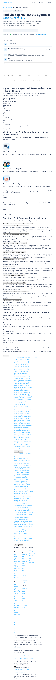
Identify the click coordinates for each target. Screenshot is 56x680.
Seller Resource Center (16, 610)
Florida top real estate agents (21, 470)
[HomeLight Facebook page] (14, 625)
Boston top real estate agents (21, 418)
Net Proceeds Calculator (17, 605)
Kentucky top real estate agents (22, 484)
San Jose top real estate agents (22, 427)
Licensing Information (19, 672)
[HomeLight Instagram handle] (14, 627)
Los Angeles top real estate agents (22, 361)
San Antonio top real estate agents (22, 366)
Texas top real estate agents (21, 530)
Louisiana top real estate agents (22, 486)
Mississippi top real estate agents (22, 496)
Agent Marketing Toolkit (24, 580)
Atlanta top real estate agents (21, 385)
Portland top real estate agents (22, 392)
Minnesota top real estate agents (22, 495)
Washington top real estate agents (22, 410)
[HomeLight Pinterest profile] (14, 631)
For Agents (41, 2)
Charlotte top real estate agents (22, 375)
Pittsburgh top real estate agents (22, 441)
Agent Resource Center (24, 572)
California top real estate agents (22, 462)
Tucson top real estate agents (21, 413)
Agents (20, 223)
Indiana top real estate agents (21, 479)
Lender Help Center (23, 600)
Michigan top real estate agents (22, 493)
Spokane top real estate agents (22, 436)
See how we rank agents (41, 34)
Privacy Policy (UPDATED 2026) (21, 655)
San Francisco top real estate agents (23, 387)
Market (9, 223)
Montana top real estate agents (22, 500)
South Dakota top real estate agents (23, 526)
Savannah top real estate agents (22, 446)
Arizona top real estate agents (21, 458)
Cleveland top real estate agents (22, 430)
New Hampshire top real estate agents (23, 505)
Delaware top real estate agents (22, 467)
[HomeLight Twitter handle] (14, 623)
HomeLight (5, 7)
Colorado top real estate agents (22, 463)
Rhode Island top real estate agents (23, 523)
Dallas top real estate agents (21, 371)
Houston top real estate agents (22, 364)
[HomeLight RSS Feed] (14, 632)
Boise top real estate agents (21, 444)
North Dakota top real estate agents (23, 514)
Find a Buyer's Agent (16, 556)
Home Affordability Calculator (17, 566)
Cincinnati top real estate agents (22, 432)
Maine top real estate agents (21, 488)
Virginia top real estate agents (21, 535)
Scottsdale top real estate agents (22, 399)
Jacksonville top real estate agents (22, 382)
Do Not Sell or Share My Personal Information (25, 658)
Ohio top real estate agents (21, 516)
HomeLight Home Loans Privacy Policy (23, 671)
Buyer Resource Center (16, 577)
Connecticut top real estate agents (22, 465)
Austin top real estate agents (21, 373)
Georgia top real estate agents (21, 472)
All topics (5, 223)
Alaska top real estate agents (21, 457)
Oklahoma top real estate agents (22, 517)
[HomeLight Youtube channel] (14, 628)
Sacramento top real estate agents (22, 415)
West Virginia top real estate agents (23, 538)
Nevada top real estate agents (21, 503)
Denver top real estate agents (21, 383)
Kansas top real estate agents (21, 483)
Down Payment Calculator (17, 572)
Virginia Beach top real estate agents (23, 425)
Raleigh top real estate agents (21, 406)
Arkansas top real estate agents (22, 460)
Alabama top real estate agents (22, 455)
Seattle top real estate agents (21, 394)
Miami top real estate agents (21, 401)
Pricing (13, 223)
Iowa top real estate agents (21, 481)
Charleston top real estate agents (22, 434)
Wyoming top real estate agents (22, 542)
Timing (17, 223)
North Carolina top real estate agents (23, 512)
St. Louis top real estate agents (22, 429)
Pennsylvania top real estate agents (23, 521)
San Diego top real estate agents (22, 368)
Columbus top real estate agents (22, 390)
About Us (33, 2)
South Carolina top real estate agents (23, 524)
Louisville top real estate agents (22, 423)
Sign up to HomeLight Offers (24, 563)
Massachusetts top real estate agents (23, 491)
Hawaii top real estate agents (21, 474)
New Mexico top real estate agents (22, 509)
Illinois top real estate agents (21, 477)
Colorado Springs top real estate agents (24, 396)
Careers (31, 555)
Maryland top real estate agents (22, 490)
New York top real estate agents (22, 359)
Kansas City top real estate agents (22, 416)
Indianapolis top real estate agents (22, 389)
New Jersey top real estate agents (22, 507)
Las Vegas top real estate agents (22, 376)
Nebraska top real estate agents (22, 502)
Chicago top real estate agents (21, 363)
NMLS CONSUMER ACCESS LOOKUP (23, 669)
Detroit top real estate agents (21, 439)
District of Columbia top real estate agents (24, 469)
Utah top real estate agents (21, 531)
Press (30, 557)
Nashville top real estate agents (22, 378)
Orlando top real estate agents (21, 408)
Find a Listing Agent (16, 586)
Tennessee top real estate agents (22, 528)
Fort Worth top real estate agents (22, 397)
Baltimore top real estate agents (22, 420)
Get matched (5, 355)
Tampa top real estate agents (21, 404)
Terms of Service (18, 654)
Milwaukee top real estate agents (22, 422)
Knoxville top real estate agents (22, 443)
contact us (20, 647)
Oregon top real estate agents (21, 519)
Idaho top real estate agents (21, 476)
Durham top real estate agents (22, 448)
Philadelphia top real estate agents (23, 380)
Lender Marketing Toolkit (24, 605)
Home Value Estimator (16, 600)
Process (30, 223)
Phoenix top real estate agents (21, 369)
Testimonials (32, 553)
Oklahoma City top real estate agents (23, 403)
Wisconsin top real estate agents (22, 540)
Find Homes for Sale (17, 561)
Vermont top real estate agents (22, 533)
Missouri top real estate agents (22, 498)
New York (10, 7)
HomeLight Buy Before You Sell (17, 591)
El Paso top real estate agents (21, 411)
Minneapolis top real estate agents (22, 437)
